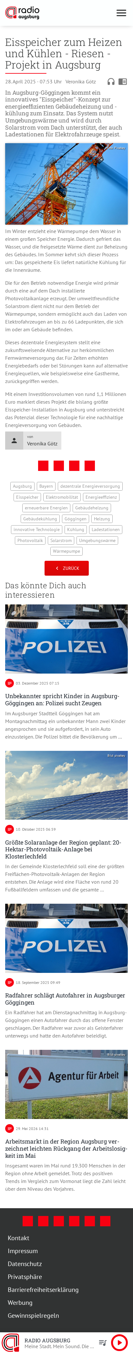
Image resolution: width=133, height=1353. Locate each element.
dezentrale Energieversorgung (90, 486)
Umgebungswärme (97, 540)
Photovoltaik (30, 540)
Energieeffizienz (101, 497)
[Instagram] (43, 1221)
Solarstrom (61, 540)
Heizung (102, 519)
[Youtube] (59, 1221)
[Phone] (90, 1221)
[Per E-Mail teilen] (90, 466)
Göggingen (76, 519)
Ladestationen (106, 529)
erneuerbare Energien (46, 508)
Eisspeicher (27, 497)
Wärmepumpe (66, 551)
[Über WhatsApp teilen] (74, 466)
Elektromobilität (62, 497)
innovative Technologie (37, 529)
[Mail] (74, 1221)
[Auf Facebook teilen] (43, 466)
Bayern (46, 486)
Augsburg (22, 486)
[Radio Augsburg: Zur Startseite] (58, 12)
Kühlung (75, 529)
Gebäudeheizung (91, 508)
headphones (111, 81)
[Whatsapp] (105, 1221)
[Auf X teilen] (59, 466)
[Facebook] (28, 1221)
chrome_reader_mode (122, 81)
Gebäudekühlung (40, 519)
